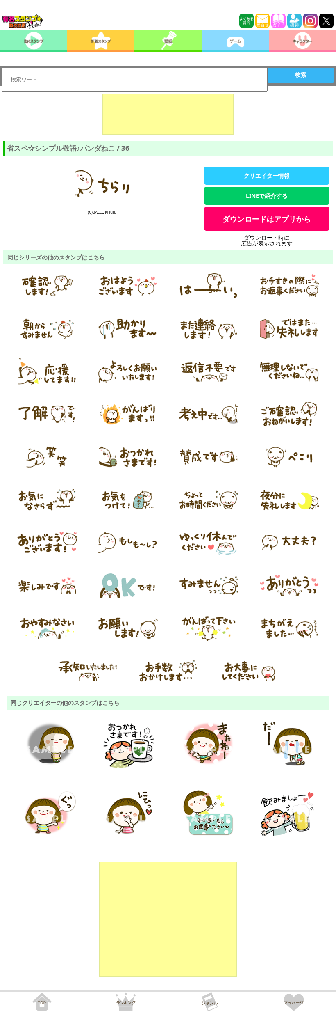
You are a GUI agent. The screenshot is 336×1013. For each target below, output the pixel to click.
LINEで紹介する (267, 195)
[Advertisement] (168, 114)
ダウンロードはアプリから (266, 219)
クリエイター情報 (267, 175)
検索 (300, 74)
